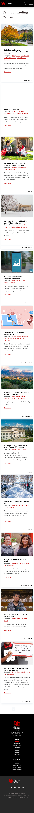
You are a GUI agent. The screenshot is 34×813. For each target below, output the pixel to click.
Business (26, 336)
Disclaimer (27, 795)
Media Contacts (23, 797)
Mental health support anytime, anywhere (13, 278)
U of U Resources (17, 769)
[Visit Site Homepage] (17, 729)
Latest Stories (21, 58)
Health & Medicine (18, 563)
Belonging (20, 336)
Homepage (17, 743)
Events (23, 111)
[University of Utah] (17, 781)
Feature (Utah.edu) (10, 58)
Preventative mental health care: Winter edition (15, 222)
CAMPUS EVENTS (17, 765)
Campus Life (16, 56)
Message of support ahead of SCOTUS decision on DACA (15, 446)
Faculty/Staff (25, 56)
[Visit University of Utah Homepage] (3, 3)
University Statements (18, 398)
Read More (7, 72)
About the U (15, 797)
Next (19, 709)
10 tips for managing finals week (15, 560)
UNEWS (17, 763)
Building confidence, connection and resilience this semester (16, 52)
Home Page (24, 505)
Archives (17, 752)
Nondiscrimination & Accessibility (13, 795)
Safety (23, 338)
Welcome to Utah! (11, 109)
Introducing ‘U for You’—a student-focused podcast (14, 164)
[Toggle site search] (25, 3)
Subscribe (17, 754)
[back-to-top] (32, 809)
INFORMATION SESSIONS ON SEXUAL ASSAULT (16, 669)
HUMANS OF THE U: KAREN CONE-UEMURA (15, 616)
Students (7, 60)
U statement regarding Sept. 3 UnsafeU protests (16, 393)
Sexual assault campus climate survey (16, 502)
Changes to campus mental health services (15, 333)
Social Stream (17, 767)
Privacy (9, 797)
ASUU (14, 336)
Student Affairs (15, 227)
